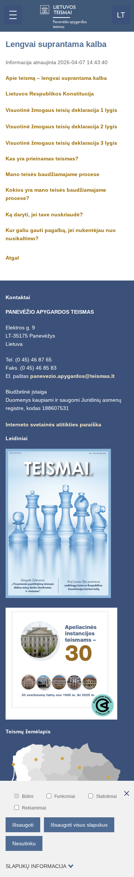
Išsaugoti (23, 825)
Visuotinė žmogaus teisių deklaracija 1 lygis (62, 110)
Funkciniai (64, 796)
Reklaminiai (34, 808)
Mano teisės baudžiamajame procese (52, 174)
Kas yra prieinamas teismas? (42, 159)
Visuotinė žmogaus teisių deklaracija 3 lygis (62, 143)
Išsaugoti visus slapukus (79, 825)
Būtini (28, 796)
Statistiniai (106, 796)
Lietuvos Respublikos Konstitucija (50, 94)
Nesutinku (24, 843)
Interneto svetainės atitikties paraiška (53, 424)
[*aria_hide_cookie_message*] (126, 793)
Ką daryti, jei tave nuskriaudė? (44, 214)
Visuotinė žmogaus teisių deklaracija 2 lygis (62, 126)
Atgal (12, 258)
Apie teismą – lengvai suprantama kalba (56, 78)
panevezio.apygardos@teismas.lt (72, 376)
